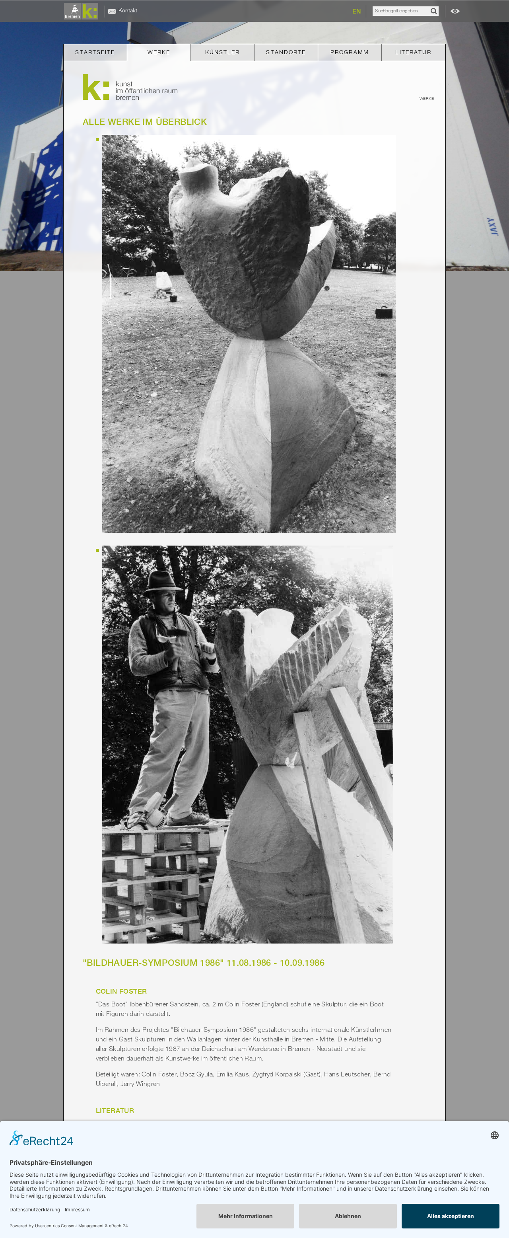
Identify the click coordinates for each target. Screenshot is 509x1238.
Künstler (222, 52)
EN (356, 11)
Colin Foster (121, 991)
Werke (159, 52)
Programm (349, 52)
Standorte (286, 52)
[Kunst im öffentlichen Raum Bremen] (83, 11)
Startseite (95, 52)
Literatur (413, 52)
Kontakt (128, 11)
